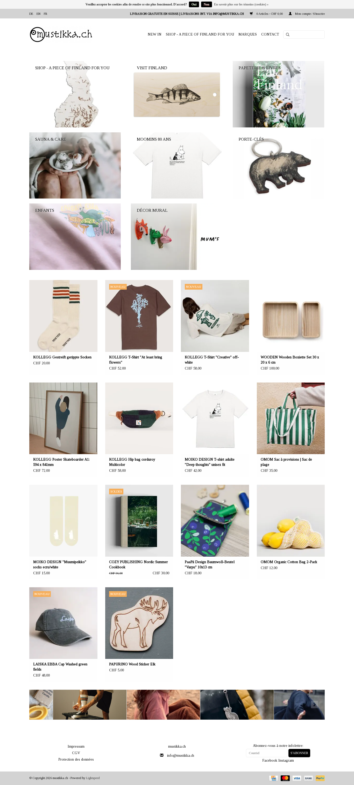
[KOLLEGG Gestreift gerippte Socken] (63, 316)
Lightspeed (93, 778)
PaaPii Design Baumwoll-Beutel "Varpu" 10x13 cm (210, 564)
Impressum (76, 746)
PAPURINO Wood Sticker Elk (132, 664)
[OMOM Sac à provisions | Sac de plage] (291, 418)
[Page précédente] (39, 704)
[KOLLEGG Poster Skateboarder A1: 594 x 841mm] (63, 418)
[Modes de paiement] (273, 778)
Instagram (286, 760)
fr (45, 14)
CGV (76, 753)
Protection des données (76, 759)
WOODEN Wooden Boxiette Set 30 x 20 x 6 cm (290, 359)
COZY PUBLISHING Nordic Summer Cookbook (138, 564)
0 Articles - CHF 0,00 (270, 14)
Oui (194, 4)
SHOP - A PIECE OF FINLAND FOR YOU (200, 34)
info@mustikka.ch (180, 755)
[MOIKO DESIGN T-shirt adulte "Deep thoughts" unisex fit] (215, 418)
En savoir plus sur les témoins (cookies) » (241, 4)
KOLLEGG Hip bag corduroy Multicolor (132, 462)
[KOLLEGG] (66, 705)
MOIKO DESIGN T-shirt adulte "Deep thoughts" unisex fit (210, 462)
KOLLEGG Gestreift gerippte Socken (62, 357)
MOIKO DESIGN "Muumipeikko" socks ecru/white (59, 564)
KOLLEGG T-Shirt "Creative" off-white (212, 359)
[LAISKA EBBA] (139, 705)
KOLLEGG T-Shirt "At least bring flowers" (135, 359)
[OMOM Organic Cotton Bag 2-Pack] (291, 521)
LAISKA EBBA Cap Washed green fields (60, 666)
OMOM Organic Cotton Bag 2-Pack (289, 562)
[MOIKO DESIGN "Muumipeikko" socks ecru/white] (63, 521)
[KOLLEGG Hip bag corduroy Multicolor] (139, 418)
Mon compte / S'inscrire (309, 14)
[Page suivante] (314, 704)
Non (206, 4)
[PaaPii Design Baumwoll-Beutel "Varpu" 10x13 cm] (215, 521)
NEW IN (154, 34)
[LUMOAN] (287, 705)
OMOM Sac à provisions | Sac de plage (286, 462)
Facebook (269, 760)
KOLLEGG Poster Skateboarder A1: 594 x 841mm (61, 462)
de (31, 14)
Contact (270, 34)
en (38, 14)
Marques (247, 34)
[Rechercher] (285, 34)
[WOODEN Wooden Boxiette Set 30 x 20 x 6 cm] (291, 316)
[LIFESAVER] (213, 705)
